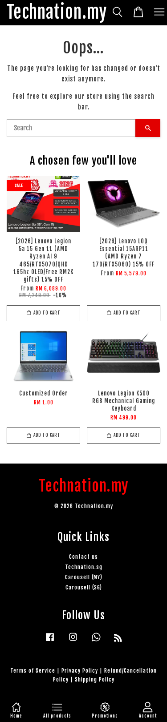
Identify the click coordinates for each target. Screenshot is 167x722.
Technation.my (57, 12)
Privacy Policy (79, 670)
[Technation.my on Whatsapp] (96, 641)
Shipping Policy (94, 679)
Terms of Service (32, 670)
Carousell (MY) (83, 577)
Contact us (83, 556)
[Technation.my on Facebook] (50, 641)
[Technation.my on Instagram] (73, 641)
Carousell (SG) (83, 587)
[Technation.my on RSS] (118, 639)
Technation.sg (83, 567)
